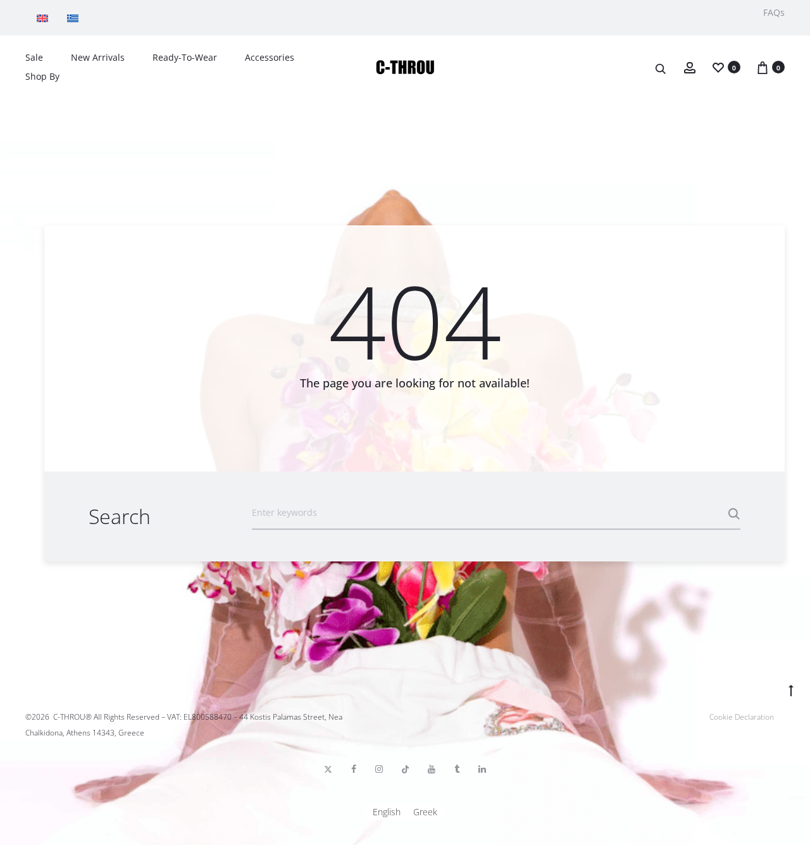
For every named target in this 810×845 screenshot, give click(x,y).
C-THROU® (72, 716)
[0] (718, 67)
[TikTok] (405, 769)
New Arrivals (98, 57)
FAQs (774, 12)
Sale (34, 57)
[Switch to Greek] (76, 18)
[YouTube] (431, 769)
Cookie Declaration (741, 716)
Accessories (269, 57)
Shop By (42, 76)
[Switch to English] (45, 18)
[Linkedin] (482, 769)
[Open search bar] (661, 68)
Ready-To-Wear (185, 57)
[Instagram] (379, 769)
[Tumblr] (456, 769)
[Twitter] (328, 769)
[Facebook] (353, 769)
